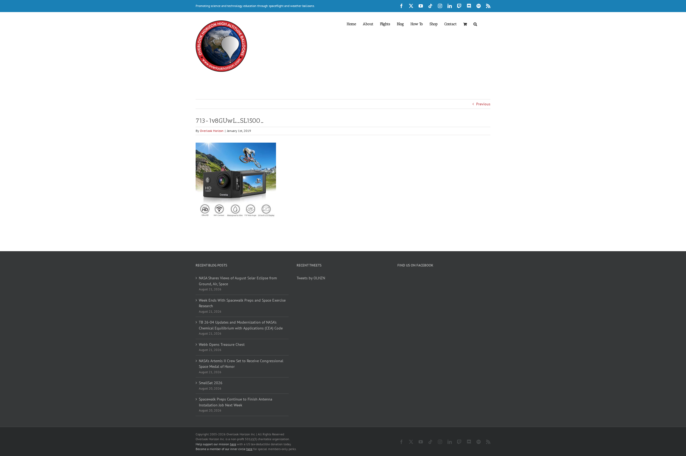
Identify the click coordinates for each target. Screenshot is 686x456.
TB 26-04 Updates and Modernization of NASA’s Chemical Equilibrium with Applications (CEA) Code (241, 325)
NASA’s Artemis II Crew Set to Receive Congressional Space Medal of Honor (241, 363)
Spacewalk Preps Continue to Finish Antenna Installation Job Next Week (235, 402)
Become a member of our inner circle (224, 449)
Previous (483, 104)
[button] (475, 23)
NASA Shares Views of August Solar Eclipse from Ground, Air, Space (238, 281)
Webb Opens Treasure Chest (222, 344)
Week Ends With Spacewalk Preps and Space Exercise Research (242, 303)
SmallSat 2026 (210, 382)
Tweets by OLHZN (311, 278)
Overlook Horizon (211, 131)
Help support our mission (216, 444)
